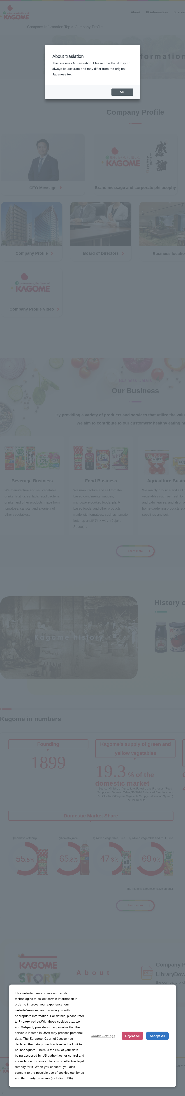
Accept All (157, 1036)
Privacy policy (29, 1021)
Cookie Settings (103, 1036)
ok (122, 91)
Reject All (132, 1036)
